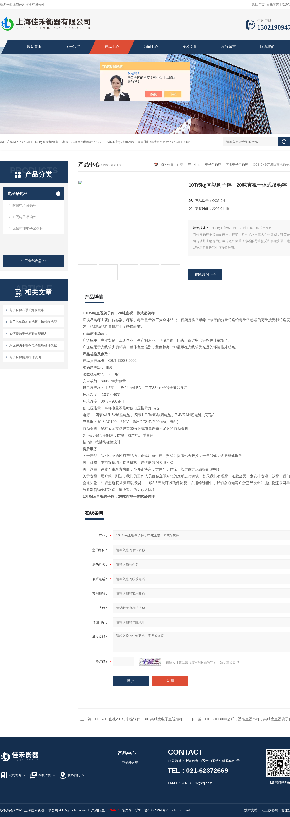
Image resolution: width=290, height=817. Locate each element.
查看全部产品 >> (34, 261)
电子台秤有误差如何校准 (26, 310)
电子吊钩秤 (17, 193)
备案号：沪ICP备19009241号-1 (145, 810)
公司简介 (15, 775)
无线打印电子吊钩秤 (27, 228)
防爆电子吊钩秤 (24, 205)
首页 (180, 164)
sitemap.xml (181, 810)
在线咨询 (201, 274)
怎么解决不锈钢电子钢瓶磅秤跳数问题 (36, 345)
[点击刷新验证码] (150, 662)
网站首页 (34, 47)
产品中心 (112, 47)
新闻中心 (151, 47)
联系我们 (267, 47)
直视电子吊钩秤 (24, 217)
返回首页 (258, 4)
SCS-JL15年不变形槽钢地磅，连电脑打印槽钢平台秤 (131, 142)
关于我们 (73, 47)
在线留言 (272, 4)
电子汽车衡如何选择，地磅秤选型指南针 (36, 322)
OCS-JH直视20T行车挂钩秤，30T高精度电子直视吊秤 (139, 719)
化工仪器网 (269, 810)
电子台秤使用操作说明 (25, 357)
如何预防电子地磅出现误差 (28, 333)
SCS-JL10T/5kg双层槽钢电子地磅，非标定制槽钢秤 (56, 142)
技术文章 (189, 47)
